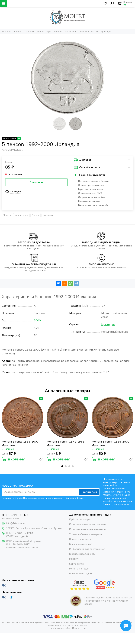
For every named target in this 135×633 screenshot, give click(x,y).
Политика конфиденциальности (88, 529)
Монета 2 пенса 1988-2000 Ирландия (20, 443)
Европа (35, 215)
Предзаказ (36, 182)
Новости (74, 559)
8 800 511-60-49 (15, 515)
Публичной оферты (73, 498)
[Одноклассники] (64, 283)
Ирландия (48, 215)
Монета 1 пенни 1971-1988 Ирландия (65, 443)
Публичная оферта (80, 519)
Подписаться (89, 492)
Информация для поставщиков (87, 549)
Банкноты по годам (80, 573)
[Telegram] (76, 283)
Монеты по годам (79, 568)
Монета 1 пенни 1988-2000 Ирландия (110, 443)
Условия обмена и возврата (85, 534)
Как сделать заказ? (80, 544)
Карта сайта (76, 563)
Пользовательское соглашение (87, 524)
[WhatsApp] (70, 283)
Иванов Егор (79, 628)
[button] (62, 466)
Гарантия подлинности (82, 554)
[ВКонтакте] (58, 283)
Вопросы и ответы (80, 539)
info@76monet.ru (15, 523)
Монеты (7, 215)
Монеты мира (21, 215)
